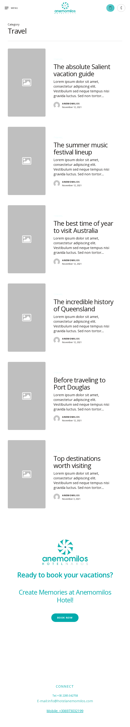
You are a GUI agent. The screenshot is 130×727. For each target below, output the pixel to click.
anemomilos (71, 103)
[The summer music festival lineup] (84, 161)
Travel (58, 59)
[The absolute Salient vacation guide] (84, 83)
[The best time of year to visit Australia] (84, 239)
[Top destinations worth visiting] (84, 474)
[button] (11, 8)
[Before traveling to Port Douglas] (84, 396)
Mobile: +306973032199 (65, 710)
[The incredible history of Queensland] (84, 317)
